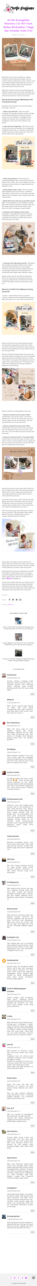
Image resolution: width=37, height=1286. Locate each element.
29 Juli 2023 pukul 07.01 (13, 862)
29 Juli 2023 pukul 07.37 (13, 885)
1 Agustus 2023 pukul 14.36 (14, 1219)
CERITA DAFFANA (21, 1283)
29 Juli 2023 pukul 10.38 (13, 940)
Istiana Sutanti (13, 836)
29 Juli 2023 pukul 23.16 (13, 1161)
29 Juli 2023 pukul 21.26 (13, 1134)
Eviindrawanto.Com (15, 799)
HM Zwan (11, 859)
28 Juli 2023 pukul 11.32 (13, 752)
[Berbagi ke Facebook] (9, 599)
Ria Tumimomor (13, 723)
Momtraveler (12, 909)
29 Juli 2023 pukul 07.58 (13, 912)
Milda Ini (10, 700)
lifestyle (10, 604)
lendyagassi (12, 1188)
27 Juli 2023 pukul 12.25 (13, 678)
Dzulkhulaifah (12, 960)
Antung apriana (13, 1216)
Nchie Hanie (12, 1078)
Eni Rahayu (11, 749)
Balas (32, 694)
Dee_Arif (10, 1108)
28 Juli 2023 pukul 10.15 (13, 726)
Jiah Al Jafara (12, 1131)
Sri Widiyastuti (13, 882)
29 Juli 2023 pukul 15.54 (13, 1047)
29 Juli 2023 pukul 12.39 (13, 963)
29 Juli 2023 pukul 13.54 (13, 994)
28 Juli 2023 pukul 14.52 (13, 802)
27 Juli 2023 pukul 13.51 (13, 702)
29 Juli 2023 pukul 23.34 (13, 1191)
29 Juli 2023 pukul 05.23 (13, 839)
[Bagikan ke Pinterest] (16, 599)
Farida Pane (11, 675)
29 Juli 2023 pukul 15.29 (13, 1019)
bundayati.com (13, 937)
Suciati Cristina (13, 772)
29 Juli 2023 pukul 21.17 (13, 1111)
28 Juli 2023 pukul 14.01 (13, 775)
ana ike (10, 1044)
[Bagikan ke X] (13, 599)
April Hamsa (12, 1158)
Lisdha (9, 1016)
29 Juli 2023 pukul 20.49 (13, 1081)
